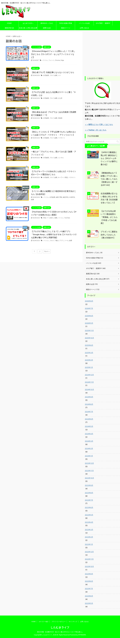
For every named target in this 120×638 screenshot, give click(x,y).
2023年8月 (89, 493)
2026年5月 (89, 323)
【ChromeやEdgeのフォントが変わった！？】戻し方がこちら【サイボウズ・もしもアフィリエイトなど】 (53, 54)
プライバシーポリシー (59, 621)
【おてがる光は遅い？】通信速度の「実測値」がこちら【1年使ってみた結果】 (109, 217)
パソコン (45, 60)
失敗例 (60, 118)
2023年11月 (89, 471)
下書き (56, 240)
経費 (32, 199)
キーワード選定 (63, 177)
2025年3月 (89, 353)
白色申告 (72, 197)
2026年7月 (89, 308)
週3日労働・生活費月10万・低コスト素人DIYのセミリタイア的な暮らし (60, 632)
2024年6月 (89, 419)
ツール (66, 240)
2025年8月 (89, 345)
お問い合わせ (84, 28)
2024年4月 (89, 434)
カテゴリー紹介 (44, 621)
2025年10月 (89, 338)
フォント (51, 60)
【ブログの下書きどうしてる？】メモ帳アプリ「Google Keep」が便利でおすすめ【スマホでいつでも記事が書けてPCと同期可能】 (54, 234)
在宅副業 (46, 75)
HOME (9, 23)
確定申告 (66, 197)
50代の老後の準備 (65, 23)
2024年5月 (89, 426)
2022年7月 (89, 589)
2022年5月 (89, 603)
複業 (55, 218)
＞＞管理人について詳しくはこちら (99, 124)
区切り (52, 218)
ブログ (52, 75)
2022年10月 (89, 566)
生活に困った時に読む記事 (28, 28)
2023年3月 (89, 530)
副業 (55, 75)
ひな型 (60, 98)
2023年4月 (89, 522)
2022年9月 (89, 574)
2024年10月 (89, 389)
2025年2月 (89, 360)
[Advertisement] (102, 55)
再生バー (46, 218)
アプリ (61, 240)
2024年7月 (89, 412)
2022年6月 (89, 596)
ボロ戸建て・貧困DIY (103, 23)
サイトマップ (73, 621)
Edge (62, 60)
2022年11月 (89, 559)
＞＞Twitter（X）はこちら (95, 130)
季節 (60, 197)
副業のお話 (47, 28)
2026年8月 (89, 301)
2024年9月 (89, 397)
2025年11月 (89, 330)
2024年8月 (89, 404)
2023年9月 (89, 485)
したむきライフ (60, 627)
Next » (46, 251)
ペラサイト (61, 138)
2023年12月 (89, 463)
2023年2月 (89, 537)
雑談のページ (65, 28)
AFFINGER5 (82, 635)
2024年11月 (89, 382)
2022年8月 (89, 581)
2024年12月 (89, 375)
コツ (59, 75)
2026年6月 (89, 316)
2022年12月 (89, 552)
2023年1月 (89, 544)
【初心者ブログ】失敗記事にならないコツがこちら (52, 72)
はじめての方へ (28, 23)
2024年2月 (89, 448)
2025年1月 (89, 367)
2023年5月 (89, 515)
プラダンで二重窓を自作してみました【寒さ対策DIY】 (109, 234)
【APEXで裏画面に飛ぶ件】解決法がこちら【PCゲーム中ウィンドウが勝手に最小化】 (109, 158)
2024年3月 (89, 441)
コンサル (61, 157)
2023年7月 (89, 500)
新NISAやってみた (47, 23)
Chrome (57, 60)
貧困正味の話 (9, 28)
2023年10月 (89, 478)
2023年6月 (89, 507)
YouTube (67, 218)
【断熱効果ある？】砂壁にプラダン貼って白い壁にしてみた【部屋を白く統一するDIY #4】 (109, 179)
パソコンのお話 (84, 23)
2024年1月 (89, 456)
